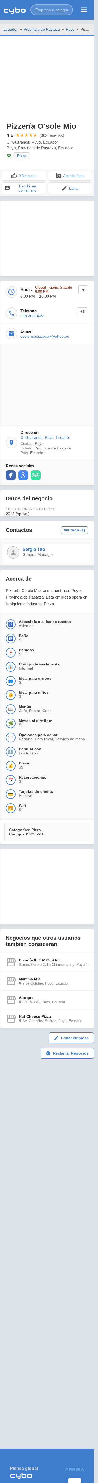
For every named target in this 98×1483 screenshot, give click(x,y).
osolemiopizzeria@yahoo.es (44, 336)
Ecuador (10, 29)
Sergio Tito (34, 549)
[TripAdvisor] (36, 475)
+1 (82, 312)
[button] (51, 9)
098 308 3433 (32, 316)
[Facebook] (11, 475)
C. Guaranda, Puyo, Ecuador (45, 437)
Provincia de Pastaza (42, 29)
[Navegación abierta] (84, 9)
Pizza (21, 156)
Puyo (70, 29)
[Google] (23, 475)
